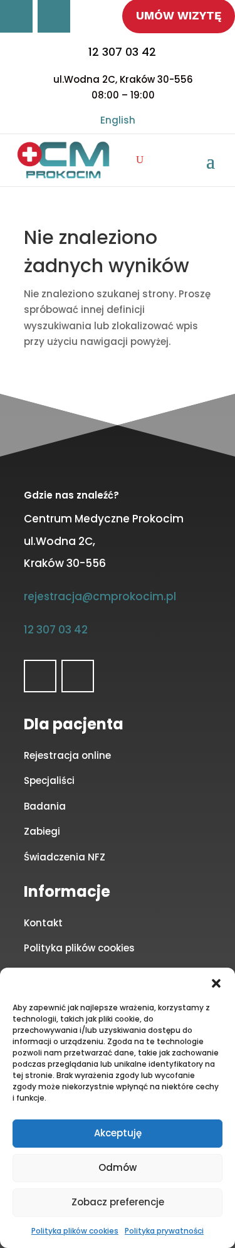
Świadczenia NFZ (64, 857)
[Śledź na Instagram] (54, 16)
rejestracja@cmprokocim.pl (100, 596)
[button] (216, 983)
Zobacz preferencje (117, 1201)
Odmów (117, 1167)
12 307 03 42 (122, 52)
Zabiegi (42, 831)
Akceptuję (118, 1133)
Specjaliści (49, 780)
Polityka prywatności (164, 1230)
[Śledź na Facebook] (16, 16)
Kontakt (43, 922)
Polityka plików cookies (74, 1230)
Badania (45, 806)
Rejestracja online (67, 755)
